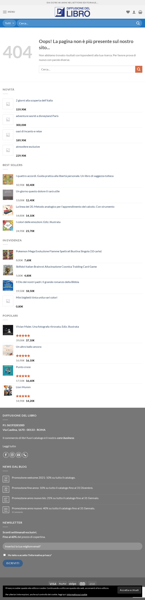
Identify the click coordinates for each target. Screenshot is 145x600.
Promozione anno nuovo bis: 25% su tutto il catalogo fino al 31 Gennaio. (55, 498)
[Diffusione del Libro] (72, 12)
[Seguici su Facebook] (6, 455)
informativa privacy (40, 555)
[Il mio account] (134, 12)
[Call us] (25, 455)
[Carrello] (140, 12)
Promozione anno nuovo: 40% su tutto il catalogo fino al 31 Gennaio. (53, 508)
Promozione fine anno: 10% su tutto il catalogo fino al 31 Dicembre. (52, 487)
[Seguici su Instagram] (12, 455)
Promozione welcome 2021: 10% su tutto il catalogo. (43, 477)
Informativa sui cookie (77, 594)
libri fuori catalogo (33, 437)
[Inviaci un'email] (19, 455)
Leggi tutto (9, 446)
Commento (17, 512)
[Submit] (138, 23)
